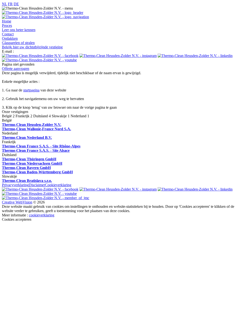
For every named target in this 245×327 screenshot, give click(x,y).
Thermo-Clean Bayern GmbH (26, 168)
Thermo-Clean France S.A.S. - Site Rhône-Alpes (41, 146)
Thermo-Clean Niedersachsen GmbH (32, 163)
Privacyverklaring (15, 185)
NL (4, 4)
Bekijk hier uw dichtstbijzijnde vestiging (32, 47)
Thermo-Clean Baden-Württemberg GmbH (37, 172)
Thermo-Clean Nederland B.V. (27, 137)
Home (6, 21)
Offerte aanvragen (15, 69)
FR (10, 4)
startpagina (31, 90)
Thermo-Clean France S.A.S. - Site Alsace (36, 150)
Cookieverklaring (58, 185)
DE (16, 4)
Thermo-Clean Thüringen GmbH (29, 159)
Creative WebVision (17, 202)
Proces (7, 25)
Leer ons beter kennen (18, 30)
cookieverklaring (41, 215)
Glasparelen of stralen (18, 43)
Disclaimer (37, 185)
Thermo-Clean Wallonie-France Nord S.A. (36, 129)
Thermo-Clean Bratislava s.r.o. (27, 181)
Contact (8, 34)
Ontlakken (10, 38)
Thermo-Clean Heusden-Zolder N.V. (31, 125)
